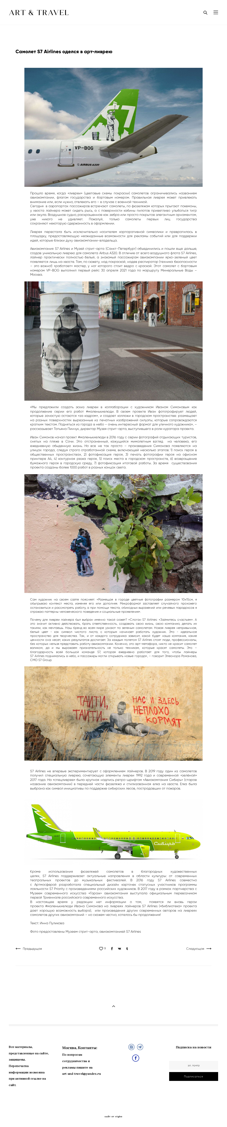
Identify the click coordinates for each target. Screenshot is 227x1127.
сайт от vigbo (113, 1116)
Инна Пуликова (52, 923)
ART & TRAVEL (39, 12)
